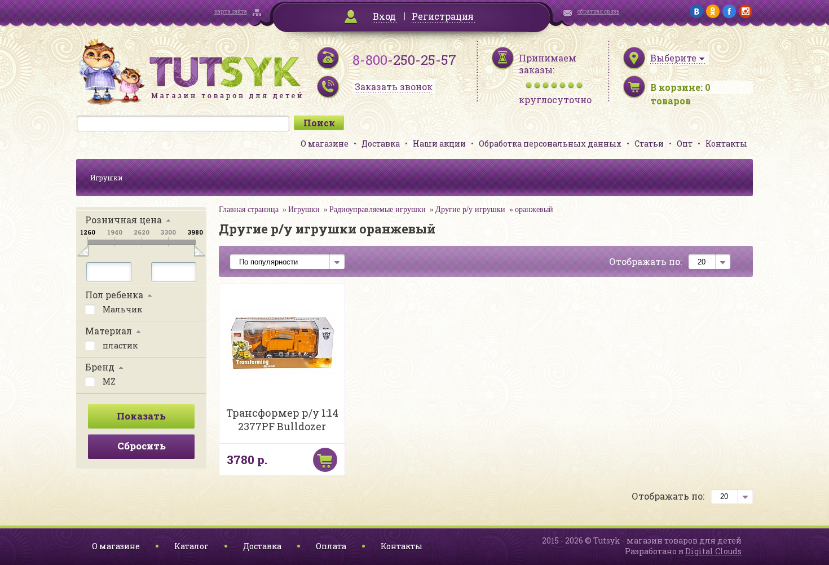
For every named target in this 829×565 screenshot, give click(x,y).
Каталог (191, 546)
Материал (108, 331)
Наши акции (439, 143)
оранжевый (534, 209)
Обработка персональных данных (550, 143)
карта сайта (230, 11)
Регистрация (443, 16)
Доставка (380, 143)
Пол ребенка (114, 295)
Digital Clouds (713, 551)
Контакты (726, 143)
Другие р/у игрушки (470, 209)
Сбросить (141, 445)
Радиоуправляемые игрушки (377, 209)
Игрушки (106, 177)
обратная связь (598, 11)
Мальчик (121, 309)
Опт (685, 143)
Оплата (331, 546)
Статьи (649, 143)
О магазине (325, 143)
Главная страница (249, 209)
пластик (119, 345)
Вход (384, 16)
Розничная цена (123, 220)
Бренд (99, 367)
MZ (108, 381)
